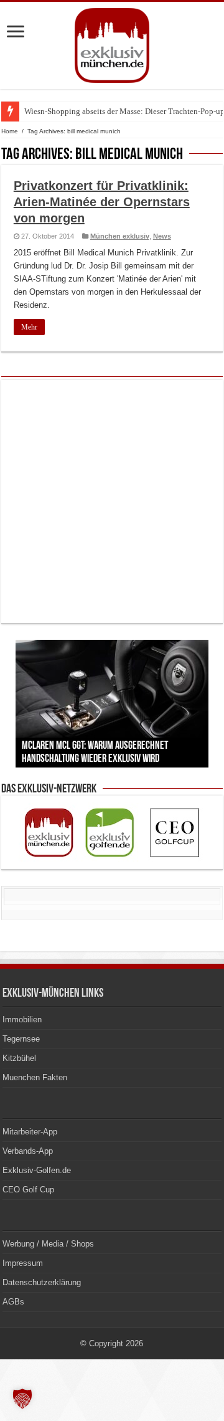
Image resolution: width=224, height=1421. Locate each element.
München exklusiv (119, 236)
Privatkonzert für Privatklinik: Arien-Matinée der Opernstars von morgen (102, 202)
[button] (22, 1398)
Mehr (29, 327)
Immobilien (22, 1019)
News (162, 236)
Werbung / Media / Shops (48, 1243)
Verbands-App (27, 1151)
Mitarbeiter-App (29, 1131)
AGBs (13, 1301)
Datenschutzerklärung (41, 1282)
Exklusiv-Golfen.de (36, 1170)
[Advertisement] (112, 501)
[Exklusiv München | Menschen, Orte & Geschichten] (112, 43)
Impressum (22, 1263)
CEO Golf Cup (28, 1189)
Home (9, 131)
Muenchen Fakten (34, 1077)
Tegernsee (21, 1038)
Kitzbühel (19, 1058)
